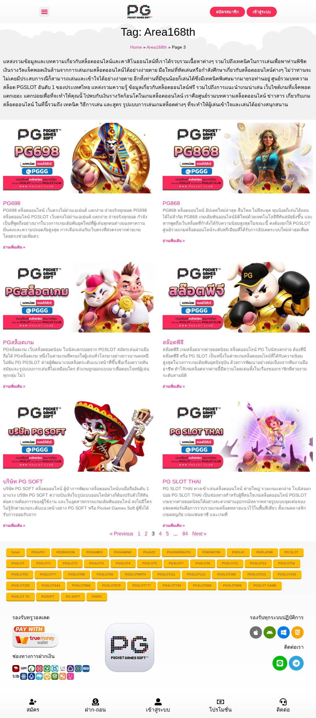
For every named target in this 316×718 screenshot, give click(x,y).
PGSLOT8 (202, 563)
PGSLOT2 (70, 563)
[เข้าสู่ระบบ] (158, 701)
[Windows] (283, 632)
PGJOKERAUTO (179, 552)
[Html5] (297, 632)
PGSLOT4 (123, 563)
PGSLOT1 (43, 563)
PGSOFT (47, 596)
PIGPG (97, 596)
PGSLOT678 (111, 585)
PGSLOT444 (51, 585)
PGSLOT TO (20, 596)
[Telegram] (296, 663)
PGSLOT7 (176, 563)
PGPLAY (238, 552)
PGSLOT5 (149, 563)
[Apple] (256, 632)
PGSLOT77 (48, 574)
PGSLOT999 (232, 585)
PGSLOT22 (258, 563)
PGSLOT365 (20, 585)
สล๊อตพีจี (173, 342)
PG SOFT (73, 596)
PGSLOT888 (202, 585)
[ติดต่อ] (283, 701)
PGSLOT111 (166, 574)
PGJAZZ (149, 552)
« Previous (121, 533)
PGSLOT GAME (264, 585)
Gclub (15, 552)
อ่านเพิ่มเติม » (14, 247)
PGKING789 (211, 552)
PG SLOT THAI (182, 481)
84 (185, 533)
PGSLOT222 (256, 574)
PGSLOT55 (19, 574)
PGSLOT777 (141, 585)
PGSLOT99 (105, 574)
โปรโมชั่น (220, 710)
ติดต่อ (283, 710)
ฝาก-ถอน (95, 710)
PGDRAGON (65, 552)
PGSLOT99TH (135, 574)
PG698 (11, 203)
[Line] (279, 663)
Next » (199, 533)
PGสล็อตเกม (18, 342)
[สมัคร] (32, 701)
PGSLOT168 (226, 574)
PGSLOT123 (196, 574)
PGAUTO (38, 552)
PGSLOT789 (172, 585)
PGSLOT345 (287, 574)
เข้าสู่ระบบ (158, 710)
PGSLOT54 (286, 563)
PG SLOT (291, 552)
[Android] (270, 632)
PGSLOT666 (81, 585)
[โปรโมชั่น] (220, 701)
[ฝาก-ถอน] (95, 701)
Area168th (157, 47)
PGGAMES (94, 552)
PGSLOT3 (96, 563)
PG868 (171, 203)
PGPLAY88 (264, 552)
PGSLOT (17, 563)
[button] (44, 12)
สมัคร (33, 710)
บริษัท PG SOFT (23, 481)
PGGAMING (122, 552)
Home (136, 47)
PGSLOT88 (76, 574)
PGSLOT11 (230, 563)
